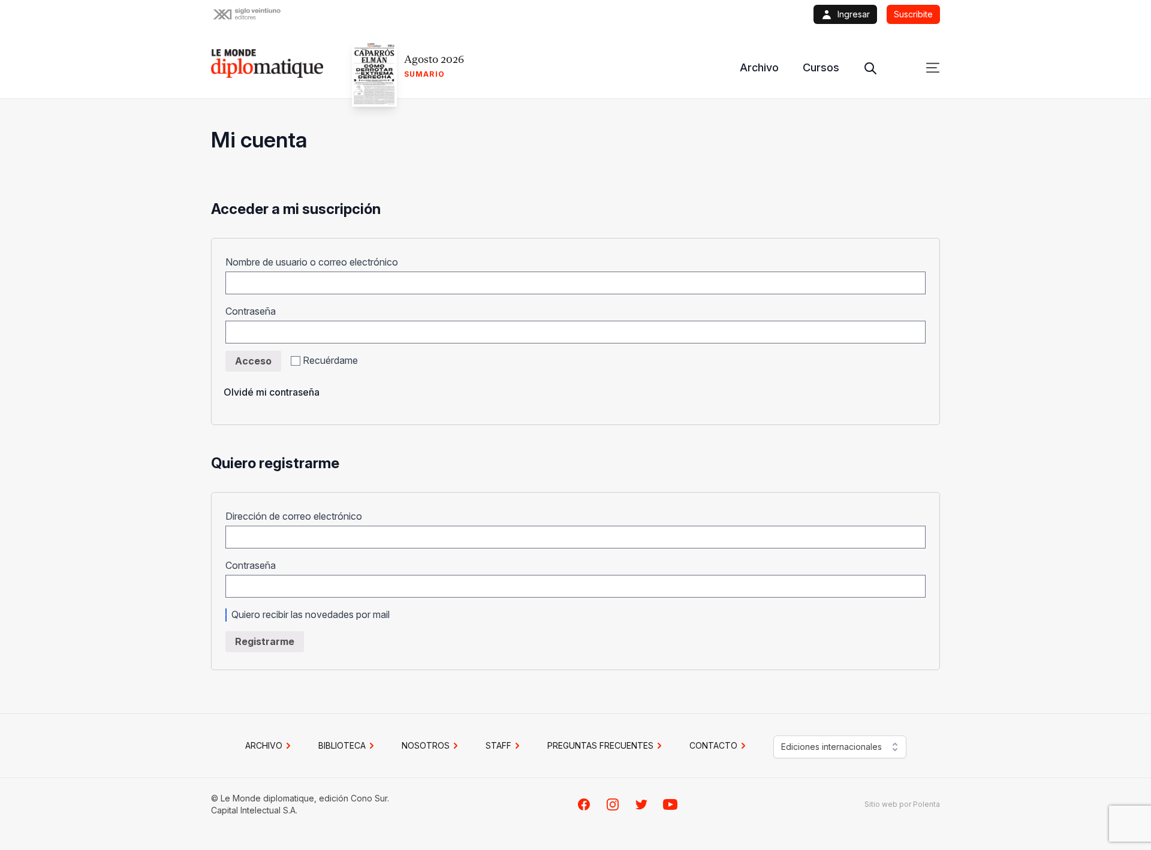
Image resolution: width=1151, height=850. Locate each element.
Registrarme (264, 641)
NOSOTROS (426, 745)
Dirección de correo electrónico (297, 516)
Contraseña (254, 311)
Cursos (821, 67)
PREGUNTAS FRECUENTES (600, 745)
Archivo (759, 67)
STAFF (498, 745)
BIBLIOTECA (342, 745)
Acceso (253, 361)
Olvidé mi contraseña (272, 392)
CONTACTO (713, 745)
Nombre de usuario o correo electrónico (315, 262)
